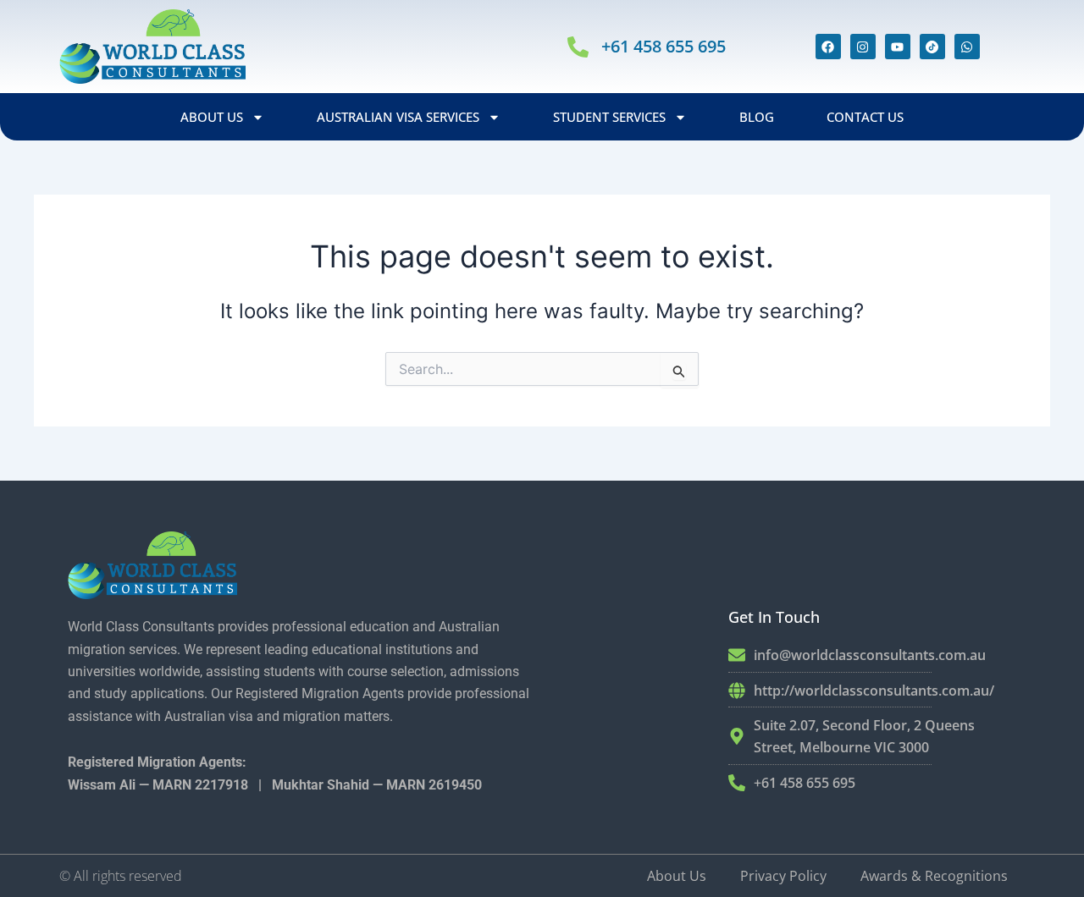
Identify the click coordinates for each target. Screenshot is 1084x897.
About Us (676, 876)
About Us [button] (211, 116)
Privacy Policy (783, 876)
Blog (756, 116)
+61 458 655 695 (663, 46)
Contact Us (865, 116)
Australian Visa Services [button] (398, 116)
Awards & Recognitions (934, 876)
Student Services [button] (609, 116)
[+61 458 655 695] (578, 47)
